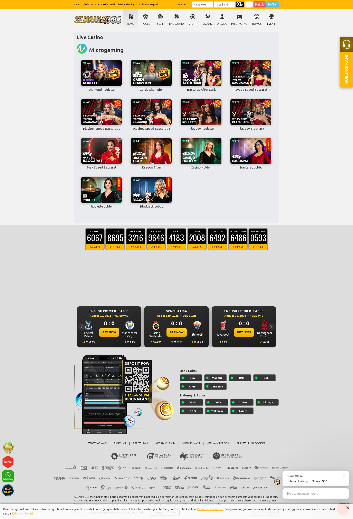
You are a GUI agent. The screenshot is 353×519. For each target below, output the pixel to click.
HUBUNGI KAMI (191, 443)
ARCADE (222, 23)
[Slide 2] (175, 342)
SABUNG (208, 23)
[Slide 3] (178, 342)
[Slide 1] (172, 342)
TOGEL (145, 23)
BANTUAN (120, 443)
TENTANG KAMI (97, 443)
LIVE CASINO (176, 23)
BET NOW (109, 332)
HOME (130, 23)
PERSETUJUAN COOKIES (251, 443)
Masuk (259, 4)
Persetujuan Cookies (210, 509)
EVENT (271, 23)
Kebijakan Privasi (22, 513)
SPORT (193, 23)
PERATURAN (140, 443)
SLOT (160, 23)
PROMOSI (256, 23)
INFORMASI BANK (165, 443)
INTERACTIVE (239, 23)
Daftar (272, 4)
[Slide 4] (181, 342)
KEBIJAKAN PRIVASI (218, 443)
